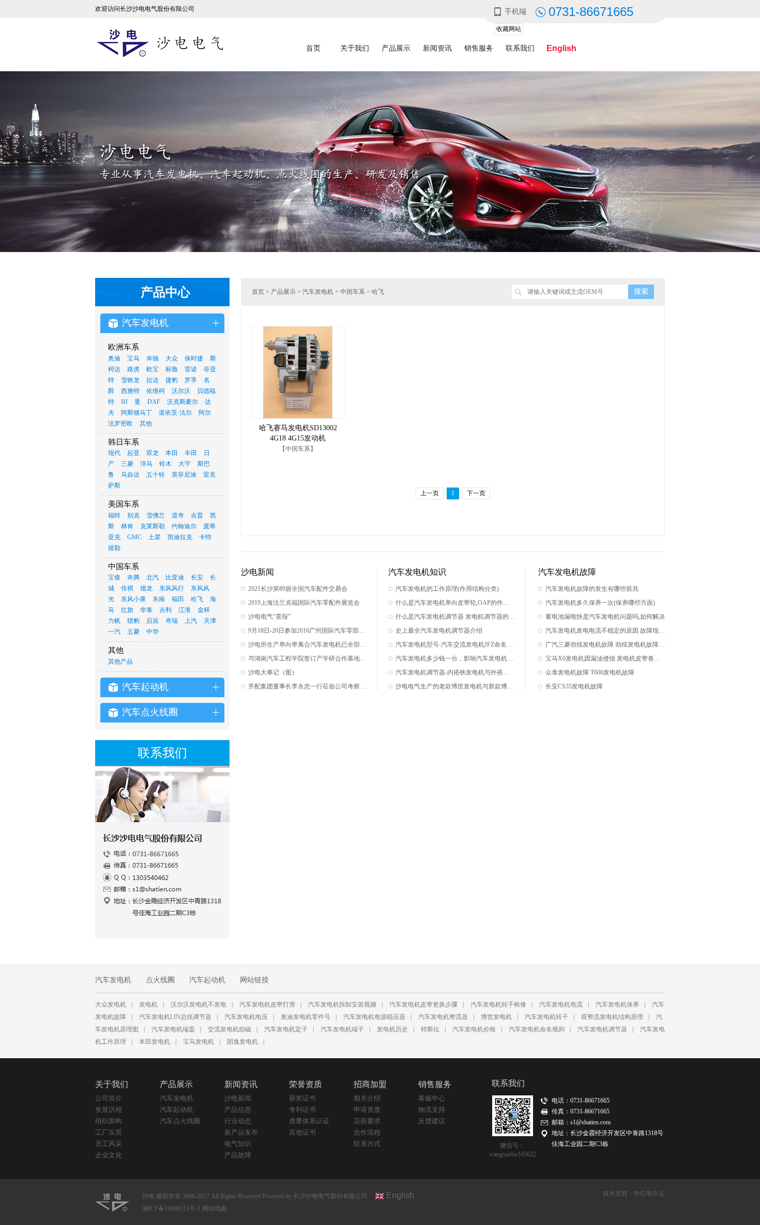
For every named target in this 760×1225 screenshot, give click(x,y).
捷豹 (171, 380)
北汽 (152, 577)
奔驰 (152, 358)
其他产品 (120, 661)
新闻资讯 (437, 48)
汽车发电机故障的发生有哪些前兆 (592, 588)
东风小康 (133, 599)
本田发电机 (154, 1041)
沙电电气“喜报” (269, 616)
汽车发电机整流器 (443, 1016)
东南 (159, 599)
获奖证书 (302, 1098)
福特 (114, 515)
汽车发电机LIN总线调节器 (175, 1016)
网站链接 (254, 980)
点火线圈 (160, 980)
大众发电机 (110, 1004)
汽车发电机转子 (546, 1016)
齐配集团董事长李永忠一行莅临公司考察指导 (308, 686)
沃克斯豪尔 (182, 401)
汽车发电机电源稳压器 (374, 1016)
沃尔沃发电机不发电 (198, 1004)
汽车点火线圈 (180, 1121)
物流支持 (431, 1109)
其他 (146, 423)
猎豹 (133, 620)
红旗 (127, 610)
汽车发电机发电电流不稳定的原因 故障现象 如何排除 (605, 630)
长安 (197, 577)
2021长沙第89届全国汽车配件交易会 (297, 588)
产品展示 (396, 48)
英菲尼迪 (184, 474)
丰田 (191, 453)
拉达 (152, 380)
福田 (178, 599)
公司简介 (108, 1098)
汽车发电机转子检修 (498, 1004)
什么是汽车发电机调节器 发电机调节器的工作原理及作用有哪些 (455, 616)
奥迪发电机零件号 (305, 1016)
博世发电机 (496, 1016)
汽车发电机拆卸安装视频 (342, 1004)
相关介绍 (367, 1098)
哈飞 (197, 599)
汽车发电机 (317, 291)
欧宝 (152, 369)
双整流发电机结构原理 (612, 1016)
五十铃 (155, 474)
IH (124, 401)
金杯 (203, 610)
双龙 (152, 453)
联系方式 (367, 1144)
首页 (313, 48)
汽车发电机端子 (342, 1029)
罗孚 (191, 380)
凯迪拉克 (180, 537)
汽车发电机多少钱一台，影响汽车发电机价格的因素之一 (455, 658)
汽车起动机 (207, 980)
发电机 (148, 1004)
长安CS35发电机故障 (574, 686)
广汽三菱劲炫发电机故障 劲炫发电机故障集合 (605, 644)
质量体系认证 (309, 1121)
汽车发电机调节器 (602, 1029)
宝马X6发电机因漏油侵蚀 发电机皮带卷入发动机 (605, 658)
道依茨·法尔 (175, 412)
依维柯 (155, 391)
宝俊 (114, 577)
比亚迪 (174, 577)
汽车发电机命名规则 (537, 1029)
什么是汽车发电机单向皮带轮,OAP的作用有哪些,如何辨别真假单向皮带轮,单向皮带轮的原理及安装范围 (455, 602)
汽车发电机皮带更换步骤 (423, 1004)
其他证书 (302, 1132)
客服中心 (431, 1098)
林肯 (127, 526)
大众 (171, 358)
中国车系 (352, 291)
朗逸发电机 (242, 1041)
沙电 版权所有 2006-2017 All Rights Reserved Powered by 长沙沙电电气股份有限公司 (255, 1196)
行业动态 (237, 1121)
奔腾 (133, 577)
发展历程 (108, 1109)
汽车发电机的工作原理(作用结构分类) (447, 588)
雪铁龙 (130, 380)
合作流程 (367, 1132)
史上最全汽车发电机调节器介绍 (439, 630)
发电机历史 (392, 1029)
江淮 (184, 610)
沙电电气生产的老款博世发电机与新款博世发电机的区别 (455, 686)
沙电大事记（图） (273, 672)
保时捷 (194, 358)
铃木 (165, 463)
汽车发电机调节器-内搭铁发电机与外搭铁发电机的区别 (455, 672)
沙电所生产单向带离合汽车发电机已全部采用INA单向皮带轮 (308, 644)
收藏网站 (508, 29)
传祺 (127, 588)
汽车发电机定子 (286, 1029)
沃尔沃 (181, 391)
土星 (154, 537)
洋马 (146, 463)
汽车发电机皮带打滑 (267, 1004)
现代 (114, 453)
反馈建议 (431, 1121)
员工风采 (108, 1144)
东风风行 (171, 588)
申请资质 (367, 1109)
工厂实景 (108, 1132)
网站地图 (214, 1208)
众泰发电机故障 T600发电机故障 (589, 672)
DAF (153, 401)
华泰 (146, 610)
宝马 (133, 358)
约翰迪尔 (184, 526)
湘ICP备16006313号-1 (172, 1208)
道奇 (178, 515)
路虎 (133, 369)
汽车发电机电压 (246, 1016)
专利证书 (302, 1109)
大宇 (184, 463)
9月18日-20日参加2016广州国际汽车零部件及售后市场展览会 (308, 630)
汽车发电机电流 (561, 1004)
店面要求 (367, 1121)
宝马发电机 (198, 1041)
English (561, 48)
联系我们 (520, 48)
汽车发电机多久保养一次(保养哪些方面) (600, 602)
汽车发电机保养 (617, 1004)
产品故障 (237, 1155)
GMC (134, 537)
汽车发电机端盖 (173, 1029)
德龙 (146, 588)
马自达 (130, 474)
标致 (171, 369)
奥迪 (114, 358)
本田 (171, 453)
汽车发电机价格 (474, 1029)
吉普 (197, 515)
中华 (152, 631)
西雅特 (130, 391)
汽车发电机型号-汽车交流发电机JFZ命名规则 (455, 644)
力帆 (114, 620)
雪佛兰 (155, 515)
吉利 (165, 610)
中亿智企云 (649, 1193)
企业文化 (108, 1155)
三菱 (127, 463)
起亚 (133, 453)
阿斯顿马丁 (136, 412)
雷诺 (191, 369)
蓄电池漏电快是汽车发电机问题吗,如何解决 (605, 616)
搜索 (641, 291)
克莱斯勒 (152, 526)
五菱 (133, 631)
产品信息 (237, 1109)
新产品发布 (241, 1132)
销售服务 (478, 48)
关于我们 (354, 48)
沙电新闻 (237, 1098)
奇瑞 (171, 620)
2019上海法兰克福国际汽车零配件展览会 (304, 602)
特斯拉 (430, 1029)
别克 (133, 515)
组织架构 (108, 1121)
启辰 (152, 620)
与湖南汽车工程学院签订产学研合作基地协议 (308, 658)
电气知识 (237, 1144)
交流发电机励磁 (229, 1029)
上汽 (191, 620)
